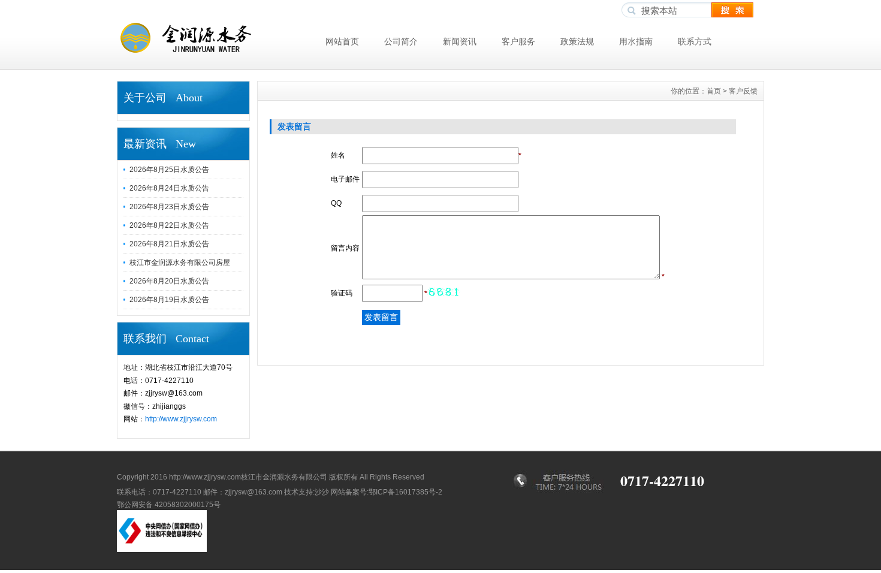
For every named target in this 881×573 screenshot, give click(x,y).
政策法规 (577, 41)
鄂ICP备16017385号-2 (405, 492)
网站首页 (342, 41)
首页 (714, 91)
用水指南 (636, 41)
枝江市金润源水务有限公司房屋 (179, 262)
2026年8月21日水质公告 (169, 244)
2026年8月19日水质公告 (169, 299)
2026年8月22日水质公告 (169, 225)
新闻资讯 (459, 41)
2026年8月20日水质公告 (169, 281)
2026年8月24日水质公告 (169, 188)
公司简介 (401, 41)
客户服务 (518, 41)
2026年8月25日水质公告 (169, 169)
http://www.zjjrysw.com (181, 419)
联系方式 (694, 41)
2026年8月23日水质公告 (169, 207)
